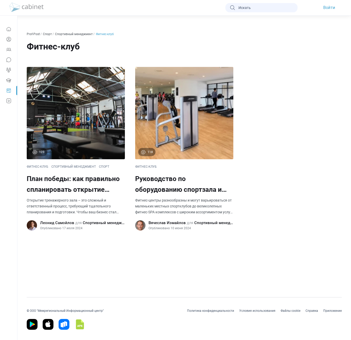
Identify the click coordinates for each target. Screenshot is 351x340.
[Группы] (8, 70)
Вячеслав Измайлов (167, 223)
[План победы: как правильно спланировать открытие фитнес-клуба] (76, 149)
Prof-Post (34, 34)
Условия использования (257, 311)
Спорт (48, 34)
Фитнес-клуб (105, 34)
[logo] (26, 7)
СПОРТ (104, 166)
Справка (312, 311)
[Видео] (8, 101)
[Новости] (8, 29)
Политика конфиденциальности (210, 311)
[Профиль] (8, 39)
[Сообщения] (8, 60)
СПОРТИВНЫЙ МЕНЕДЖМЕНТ (73, 166)
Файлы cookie (290, 311)
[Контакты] (8, 49)
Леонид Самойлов (57, 223)
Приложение (332, 311)
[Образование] (8, 80)
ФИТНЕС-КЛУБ (37, 166)
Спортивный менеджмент (74, 34)
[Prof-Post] (8, 90)
